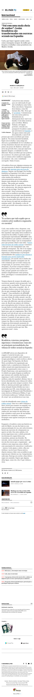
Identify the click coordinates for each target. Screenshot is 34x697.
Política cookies (25, 681)
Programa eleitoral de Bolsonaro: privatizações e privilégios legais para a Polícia (17, 582)
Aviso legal (20, 681)
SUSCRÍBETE (26, 10)
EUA (30, 19)
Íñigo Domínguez (14, 494)
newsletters (5, 603)
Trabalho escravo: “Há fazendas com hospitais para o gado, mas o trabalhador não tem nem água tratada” (6, 114)
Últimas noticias (6, 567)
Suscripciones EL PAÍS (22, 682)
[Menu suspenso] (3, 10)
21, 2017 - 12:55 (18, 87)
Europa (15, 19)
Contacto (6, 681)
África (11, 19)
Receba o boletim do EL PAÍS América (13, 470)
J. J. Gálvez (21, 494)
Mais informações (5, 509)
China (27, 19)
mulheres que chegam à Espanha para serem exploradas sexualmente (17, 257)
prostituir (17, 113)
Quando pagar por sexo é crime (21, 481)
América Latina (5, 19)
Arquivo (4, 621)
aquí (24, 513)
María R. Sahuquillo (17, 85)
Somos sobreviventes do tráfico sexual (17, 244)
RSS (17, 684)
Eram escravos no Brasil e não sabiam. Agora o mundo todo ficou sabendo (6, 126)
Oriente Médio (22, 19)
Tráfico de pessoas (7, 23)
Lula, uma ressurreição (11, 574)
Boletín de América (7, 607)
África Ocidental (5, 502)
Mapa (16, 682)
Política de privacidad (10, 682)
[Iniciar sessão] (31, 10)
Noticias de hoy (25, 684)
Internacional (8, 15)
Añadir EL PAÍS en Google (9, 96)
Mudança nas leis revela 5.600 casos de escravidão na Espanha (21, 491)
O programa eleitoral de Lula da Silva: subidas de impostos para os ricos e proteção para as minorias (17, 577)
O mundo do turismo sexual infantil (6, 104)
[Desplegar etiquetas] (31, 502)
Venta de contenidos (13, 681)
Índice (20, 684)
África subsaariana (14, 502)
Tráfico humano (6, 132)
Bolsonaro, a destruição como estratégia (16, 570)
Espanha (28, 131)
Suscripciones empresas (11, 684)
